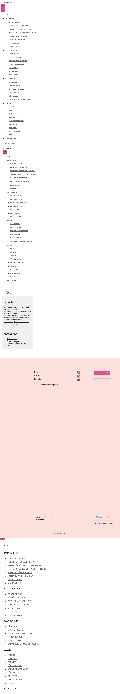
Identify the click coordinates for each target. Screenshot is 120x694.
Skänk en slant (9, 143)
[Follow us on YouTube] (78, 380)
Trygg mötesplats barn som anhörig (23, 32)
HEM (7, 15)
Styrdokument (14, 131)
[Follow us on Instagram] (78, 376)
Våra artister (14, 117)
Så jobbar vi (13, 82)
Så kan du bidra (14, 54)
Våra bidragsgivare (16, 121)
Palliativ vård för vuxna (18, 40)
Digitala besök (14, 85)
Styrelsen (13, 128)
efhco (11, 135)
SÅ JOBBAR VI (10, 78)
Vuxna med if (13, 47)
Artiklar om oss (12, 339)
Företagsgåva (14, 75)
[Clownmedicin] (8, 148)
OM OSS (8, 103)
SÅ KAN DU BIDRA (11, 50)
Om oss (11, 107)
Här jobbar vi (14, 92)
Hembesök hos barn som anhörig (21, 29)
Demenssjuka (14, 43)
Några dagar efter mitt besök (13, 320)
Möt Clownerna (15, 96)
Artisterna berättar (13, 341)
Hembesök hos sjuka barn (18, 25)
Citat (8, 345)
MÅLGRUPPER (10, 18)
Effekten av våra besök (17, 89)
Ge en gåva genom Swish (18, 61)
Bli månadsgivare (15, 57)
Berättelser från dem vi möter (17, 343)
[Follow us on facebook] (78, 372)
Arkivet (12, 114)
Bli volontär (14, 71)
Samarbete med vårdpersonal (20, 100)
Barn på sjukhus (15, 22)
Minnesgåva (13, 68)
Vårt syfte (13, 124)
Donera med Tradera (16, 64)
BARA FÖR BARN (11, 138)
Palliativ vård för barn (18, 36)
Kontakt (12, 110)
